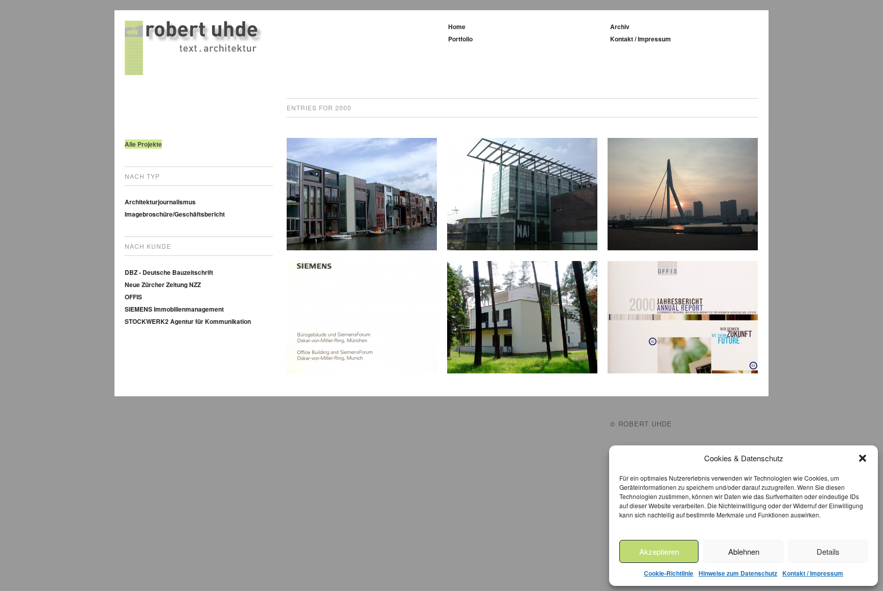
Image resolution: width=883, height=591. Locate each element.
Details (828, 551)
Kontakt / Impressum (812, 573)
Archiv (620, 26)
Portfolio (460, 38)
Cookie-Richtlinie (668, 573)
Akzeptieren (659, 551)
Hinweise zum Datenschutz (738, 573)
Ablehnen (743, 551)
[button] (862, 458)
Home (457, 26)
